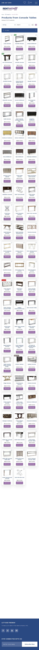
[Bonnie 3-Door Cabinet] (7, 171)
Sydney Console (32, 364)
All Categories (8, 14)
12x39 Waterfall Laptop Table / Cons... (19, 346)
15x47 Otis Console (32, 213)
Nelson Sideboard (19, 137)
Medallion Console (7, 194)
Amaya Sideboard (31, 43)
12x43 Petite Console (32, 195)
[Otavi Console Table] (32, 95)
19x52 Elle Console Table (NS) (7, 459)
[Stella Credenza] (32, 133)
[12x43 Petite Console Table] (32, 435)
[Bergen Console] (32, 76)
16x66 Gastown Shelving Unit (19, 233)
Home (3, 14)
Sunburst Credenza (7, 137)
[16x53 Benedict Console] (19, 208)
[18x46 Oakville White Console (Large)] (7, 359)
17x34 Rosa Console (7, 214)
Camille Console (7, 270)
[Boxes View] (36, 25)
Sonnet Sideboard (19, 100)
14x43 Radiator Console (7, 346)
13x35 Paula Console (7, 327)
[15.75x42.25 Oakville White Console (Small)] (32, 341)
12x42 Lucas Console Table (19, 403)
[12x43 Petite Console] (32, 190)
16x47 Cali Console (19, 194)
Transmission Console (19, 384)
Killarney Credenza (32, 156)
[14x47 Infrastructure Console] (32, 246)
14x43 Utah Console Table (19, 327)
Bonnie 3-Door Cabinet (7, 176)
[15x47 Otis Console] (32, 208)
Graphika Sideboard (31, 120)
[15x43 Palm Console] (19, 435)
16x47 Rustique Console (32, 270)
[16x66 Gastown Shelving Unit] (19, 227)
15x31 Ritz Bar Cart (19, 477)
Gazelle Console (19, 43)
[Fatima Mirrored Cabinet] (19, 454)
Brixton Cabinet (19, 364)
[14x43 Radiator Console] (7, 341)
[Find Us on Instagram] (7, 630)
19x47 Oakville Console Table (7, 308)
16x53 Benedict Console (19, 214)
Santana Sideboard (32, 402)
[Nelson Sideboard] (19, 133)
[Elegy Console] (7, 378)
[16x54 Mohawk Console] (7, 227)
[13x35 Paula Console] (7, 322)
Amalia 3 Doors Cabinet (19, 252)
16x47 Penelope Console (7, 252)
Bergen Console (32, 81)
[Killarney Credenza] (32, 152)
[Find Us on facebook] (3, 630)
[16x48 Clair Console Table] (7, 435)
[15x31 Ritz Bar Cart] (19, 473)
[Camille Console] (7, 265)
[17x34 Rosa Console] (7, 208)
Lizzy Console (7, 43)
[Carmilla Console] (19, 58)
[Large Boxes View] (32, 25)
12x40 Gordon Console (31, 327)
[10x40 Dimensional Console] (7, 473)
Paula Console (31, 62)
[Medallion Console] (7, 190)
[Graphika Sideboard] (32, 114)
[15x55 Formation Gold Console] (32, 171)
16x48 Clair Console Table (7, 440)
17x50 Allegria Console (19, 421)
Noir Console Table (32, 307)
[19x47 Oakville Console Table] (7, 303)
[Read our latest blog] (16, 630)
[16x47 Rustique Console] (32, 265)
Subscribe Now (30, 644)
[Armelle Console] (7, 76)
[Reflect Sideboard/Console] (19, 303)
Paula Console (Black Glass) (19, 82)
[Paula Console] (32, 58)
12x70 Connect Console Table (31, 459)
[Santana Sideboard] (32, 397)
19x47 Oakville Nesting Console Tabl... (19, 120)
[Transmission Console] (19, 378)
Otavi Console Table (31, 101)
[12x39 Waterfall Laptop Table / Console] (19, 341)
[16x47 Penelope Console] (7, 246)
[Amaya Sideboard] (32, 39)
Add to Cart (7, 48)
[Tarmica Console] (32, 227)
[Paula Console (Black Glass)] (19, 76)
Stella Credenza (32, 137)
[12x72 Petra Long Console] (19, 265)
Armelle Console (7, 81)
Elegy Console (7, 383)
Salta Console (7, 119)
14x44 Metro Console (19, 289)
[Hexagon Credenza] (7, 416)
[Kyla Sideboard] (19, 152)
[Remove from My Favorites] (11, 35)
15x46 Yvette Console (19, 176)
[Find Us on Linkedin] (12, 630)
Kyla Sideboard (19, 156)
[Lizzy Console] (7, 39)
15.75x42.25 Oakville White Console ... (31, 346)
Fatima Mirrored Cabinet (19, 459)
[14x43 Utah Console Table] (19, 322)
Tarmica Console (32, 232)
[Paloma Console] (32, 378)
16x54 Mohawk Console (7, 233)
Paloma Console (32, 383)
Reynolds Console (7, 100)
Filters (7, 30)
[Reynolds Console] (7, 95)
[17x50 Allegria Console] (19, 416)
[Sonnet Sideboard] (19, 95)
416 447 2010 (6, 3)
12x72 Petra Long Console (19, 270)
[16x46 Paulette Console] (7, 397)
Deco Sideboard (7, 156)
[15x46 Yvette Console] (19, 171)
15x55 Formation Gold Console (32, 176)
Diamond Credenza (32, 420)
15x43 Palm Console (19, 439)
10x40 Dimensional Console (7, 478)
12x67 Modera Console (7, 289)
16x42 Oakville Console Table (31, 289)
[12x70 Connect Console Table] (32, 454)
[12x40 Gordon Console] (32, 322)
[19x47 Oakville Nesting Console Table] (19, 114)
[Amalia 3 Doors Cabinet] (19, 246)
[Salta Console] (7, 114)
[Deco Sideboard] (7, 152)
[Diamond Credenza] (32, 416)
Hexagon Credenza (7, 420)
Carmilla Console (19, 62)
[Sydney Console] (32, 359)
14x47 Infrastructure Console (32, 252)
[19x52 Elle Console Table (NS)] (7, 454)
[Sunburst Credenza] (7, 133)
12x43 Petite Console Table (31, 440)
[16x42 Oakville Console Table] (32, 284)
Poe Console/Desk (7, 62)
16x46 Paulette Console (7, 403)
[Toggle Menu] (35, 3)
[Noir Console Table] (32, 303)
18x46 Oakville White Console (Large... (7, 365)
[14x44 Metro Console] (19, 284)
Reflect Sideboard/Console (19, 308)
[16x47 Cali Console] (19, 190)
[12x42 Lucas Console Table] (19, 397)
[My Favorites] (25, 3)
